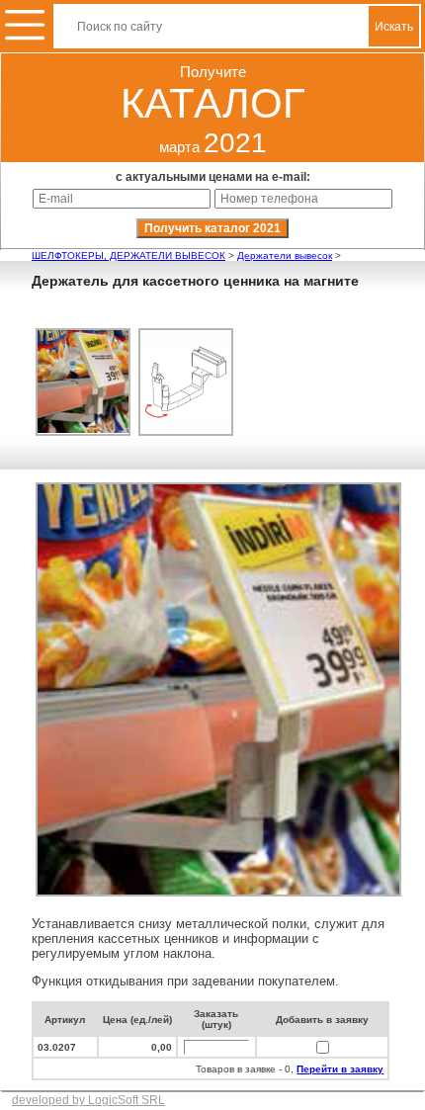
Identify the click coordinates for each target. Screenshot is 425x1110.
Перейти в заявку (340, 1069)
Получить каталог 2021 (212, 228)
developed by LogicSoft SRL (88, 1100)
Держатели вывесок (284, 255)
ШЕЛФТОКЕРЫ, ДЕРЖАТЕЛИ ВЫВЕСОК (128, 255)
